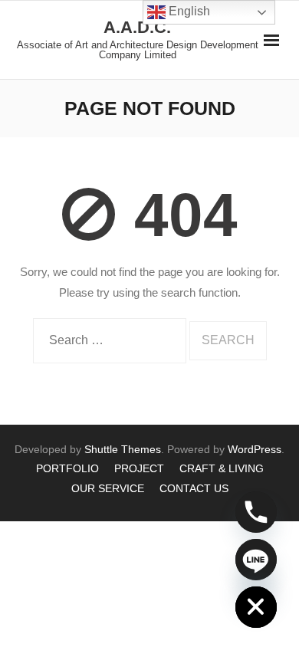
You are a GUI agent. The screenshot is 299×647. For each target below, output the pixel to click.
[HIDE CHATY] (256, 607)
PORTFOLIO (67, 468)
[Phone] (256, 512)
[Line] (256, 559)
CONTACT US (193, 488)
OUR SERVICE (107, 488)
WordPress (254, 449)
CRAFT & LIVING (221, 468)
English (188, 11)
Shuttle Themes (122, 449)
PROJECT (139, 468)
